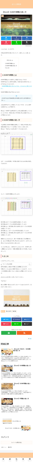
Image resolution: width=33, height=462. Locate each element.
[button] (29, 264)
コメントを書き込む (16, 442)
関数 (4, 311)
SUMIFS (9, 311)
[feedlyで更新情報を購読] (8, 333)
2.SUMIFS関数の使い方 (11, 65)
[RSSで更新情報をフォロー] (24, 333)
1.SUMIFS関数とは (10, 63)
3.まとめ (7, 67)
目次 (8, 60)
